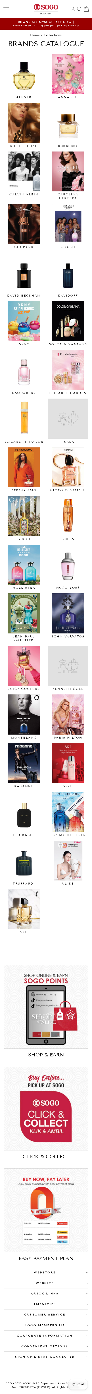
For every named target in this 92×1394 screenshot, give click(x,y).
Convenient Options (44, 1346)
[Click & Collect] (46, 1108)
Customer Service (44, 1314)
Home (35, 35)
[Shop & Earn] (46, 1007)
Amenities (44, 1304)
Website (45, 1283)
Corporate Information (45, 1335)
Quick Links (45, 1293)
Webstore (45, 1272)
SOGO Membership (45, 1325)
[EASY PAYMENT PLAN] (46, 1210)
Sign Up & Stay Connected (45, 1356)
